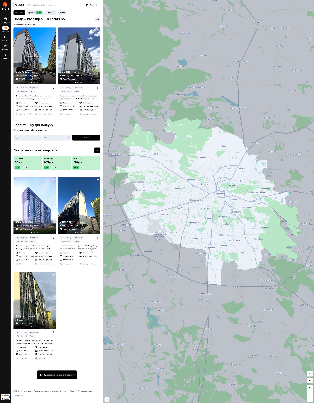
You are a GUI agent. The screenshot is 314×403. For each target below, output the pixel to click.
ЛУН (15, 391)
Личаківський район (86, 391)
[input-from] (27, 138)
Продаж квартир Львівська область (34, 391)
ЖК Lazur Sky (22, 88)
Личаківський (22, 91)
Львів (32, 91)
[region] (208, 201)
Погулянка (34, 88)
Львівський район (59, 391)
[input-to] (57, 138)
